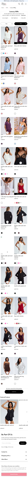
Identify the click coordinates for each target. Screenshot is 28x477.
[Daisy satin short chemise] (21, 40)
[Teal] (4, 53)
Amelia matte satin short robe (20, 226)
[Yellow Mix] (2, 83)
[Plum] (15, 53)
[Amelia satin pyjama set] (21, 282)
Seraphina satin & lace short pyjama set (6, 377)
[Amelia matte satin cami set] (7, 163)
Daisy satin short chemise (20, 45)
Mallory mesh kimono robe (6, 347)
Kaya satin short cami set (20, 196)
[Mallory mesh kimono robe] (7, 342)
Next (27, 412)
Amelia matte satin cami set (7, 167)
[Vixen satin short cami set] (21, 163)
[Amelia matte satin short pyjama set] (7, 42)
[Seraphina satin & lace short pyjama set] (7, 373)
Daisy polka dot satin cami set (7, 107)
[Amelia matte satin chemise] (21, 252)
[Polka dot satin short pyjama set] (21, 72)
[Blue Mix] (4, 83)
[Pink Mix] (5, 53)
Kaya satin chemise (18, 316)
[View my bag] (22, 4)
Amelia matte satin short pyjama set (6, 46)
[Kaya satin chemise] (21, 312)
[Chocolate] (2, 384)
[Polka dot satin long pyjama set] (21, 373)
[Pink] (15, 203)
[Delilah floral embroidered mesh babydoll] (21, 133)
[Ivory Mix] (15, 113)
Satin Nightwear (14, 18)
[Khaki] (19, 203)
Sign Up (22, 443)
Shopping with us (5, 455)
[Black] (2, 174)
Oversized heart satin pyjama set (6, 226)
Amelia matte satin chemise (18, 256)
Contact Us (4, 452)
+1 (7, 53)
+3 (20, 263)
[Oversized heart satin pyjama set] (7, 222)
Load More (14, 391)
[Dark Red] (17, 203)
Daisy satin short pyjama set (7, 137)
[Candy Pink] (5, 174)
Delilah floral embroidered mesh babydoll (20, 137)
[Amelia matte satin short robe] (21, 222)
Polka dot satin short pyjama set (19, 76)
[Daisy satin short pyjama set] (7, 133)
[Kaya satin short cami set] (21, 191)
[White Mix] (2, 203)
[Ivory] (2, 53)
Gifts (7, 7)
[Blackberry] (19, 233)
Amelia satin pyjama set (20, 286)
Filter (21, 23)
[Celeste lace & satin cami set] (21, 342)
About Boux (4, 459)
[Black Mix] (2, 233)
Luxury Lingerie (5, 18)
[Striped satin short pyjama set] (7, 70)
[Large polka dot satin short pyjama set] (21, 102)
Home (2, 7)
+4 (7, 173)
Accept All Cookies (14, 474)
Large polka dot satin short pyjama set (20, 107)
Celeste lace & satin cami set (20, 347)
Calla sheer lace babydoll (7, 196)
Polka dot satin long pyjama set (19, 377)
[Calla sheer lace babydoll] (7, 193)
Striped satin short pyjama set (7, 76)
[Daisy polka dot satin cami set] (7, 102)
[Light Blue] (15, 144)
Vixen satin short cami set (20, 166)
